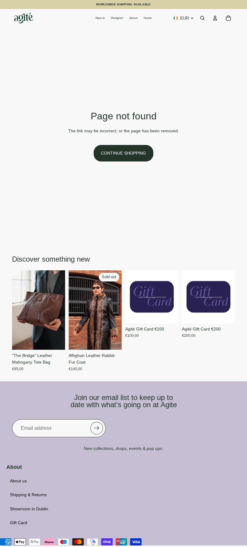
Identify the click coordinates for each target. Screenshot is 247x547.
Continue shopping (123, 153)
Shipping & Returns (28, 494)
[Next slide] (60, 310)
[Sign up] (96, 428)
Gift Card (18, 522)
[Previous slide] (16, 310)
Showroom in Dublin (29, 508)
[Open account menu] (215, 18)
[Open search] (202, 18)
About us (18, 480)
